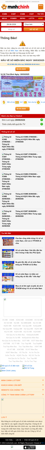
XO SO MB (38, 320)
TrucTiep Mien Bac (10, 347)
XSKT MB (38, 347)
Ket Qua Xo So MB (13, 338)
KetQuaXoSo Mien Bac (30, 338)
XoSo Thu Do (10, 355)
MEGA (4, 18)
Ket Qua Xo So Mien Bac (15, 335)
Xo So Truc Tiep (30, 361)
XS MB (5, 320)
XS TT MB (16, 344)
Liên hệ (18, 440)
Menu (41, 5)
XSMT (13, 14)
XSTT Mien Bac (37, 341)
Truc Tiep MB (26, 344)
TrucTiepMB (37, 344)
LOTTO (31, 18)
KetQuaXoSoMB (33, 335)
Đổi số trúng (11, 102)
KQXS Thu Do (22, 355)
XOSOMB (29, 320)
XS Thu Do (23, 352)
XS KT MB (11, 349)
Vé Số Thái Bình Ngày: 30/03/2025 (15, 74)
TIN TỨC (40, 14)
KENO (40, 18)
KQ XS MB (37, 323)
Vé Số (22, 102)
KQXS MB (7, 326)
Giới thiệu (9, 440)
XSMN (4, 14)
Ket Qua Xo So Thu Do (16, 358)
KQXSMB (37, 332)
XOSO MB (20, 320)
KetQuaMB (37, 326)
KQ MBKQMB (26, 323)
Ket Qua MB (27, 326)
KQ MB (16, 323)
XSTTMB (6, 344)
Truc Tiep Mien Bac (26, 347)
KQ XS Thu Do (34, 355)
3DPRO (22, 18)
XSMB (22, 14)
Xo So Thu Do (34, 352)
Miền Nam (14, 51)
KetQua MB (18, 329)
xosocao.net (35, 1)
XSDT (31, 14)
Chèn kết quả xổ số (31, 440)
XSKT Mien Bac (12, 352)
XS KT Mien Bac (32, 349)
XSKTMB (20, 349)
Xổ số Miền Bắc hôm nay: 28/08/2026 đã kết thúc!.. (23, 64)
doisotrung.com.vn (24, 1)
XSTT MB (26, 341)
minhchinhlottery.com (11, 1)
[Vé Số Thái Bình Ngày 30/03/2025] (22, 97)
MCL (43, 443)
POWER (13, 18)
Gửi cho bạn (32, 102)
